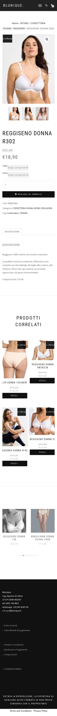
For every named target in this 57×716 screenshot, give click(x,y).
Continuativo (13, 213)
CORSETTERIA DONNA (23, 208)
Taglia (4, 166)
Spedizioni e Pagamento (16, 649)
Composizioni (10, 654)
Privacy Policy (40, 711)
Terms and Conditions (21, 711)
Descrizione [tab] (12, 231)
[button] (47, 39)
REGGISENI (19, 28)
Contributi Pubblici (12, 668)
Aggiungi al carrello (30, 194)
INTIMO (24, 23)
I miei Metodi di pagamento (17, 630)
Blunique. (13, 5)
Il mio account (10, 625)
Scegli (14, 396)
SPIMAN (23, 213)
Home (15, 23)
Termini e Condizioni (14, 644)
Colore (5, 173)
